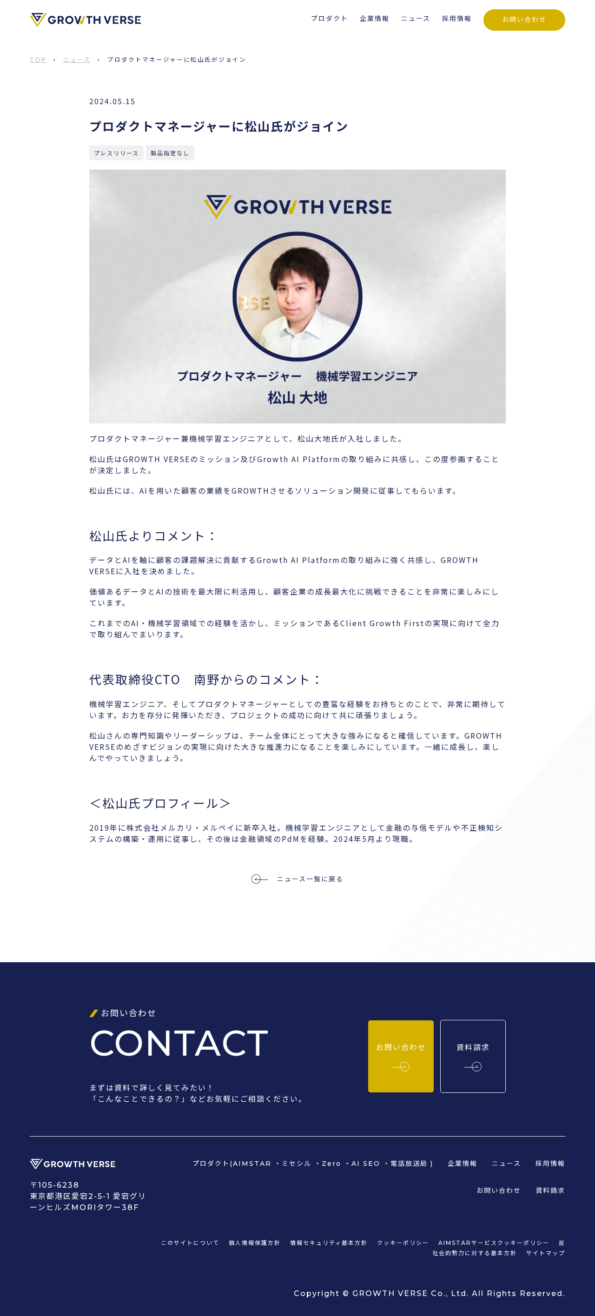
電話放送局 (409, 1163)
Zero (331, 1163)
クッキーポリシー (403, 1242)
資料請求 (550, 1190)
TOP (38, 59)
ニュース (415, 18)
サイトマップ (545, 1253)
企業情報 (375, 18)
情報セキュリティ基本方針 (329, 1242)
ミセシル (296, 1163)
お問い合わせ (524, 19)
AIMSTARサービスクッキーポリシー (493, 1242)
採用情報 (457, 18)
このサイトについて (190, 1242)
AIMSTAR (252, 1163)
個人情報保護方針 (255, 1242)
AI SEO (365, 1163)
